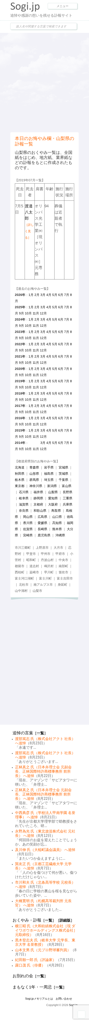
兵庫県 (67, 504)
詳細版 (65, 920)
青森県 (34, 467)
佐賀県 (28, 529)
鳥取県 (56, 510)
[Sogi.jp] (25, 10)
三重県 (67, 498)
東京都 (19, 486)
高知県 (57, 523)
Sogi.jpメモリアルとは (39, 998)
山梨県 (53, 492)
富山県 (66, 486)
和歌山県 (40, 510)
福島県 (49, 473)
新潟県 (52, 486)
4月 (48, 295)
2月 (36, 295)
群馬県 (34, 480)
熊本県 (57, 529)
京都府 (38, 504)
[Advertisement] (44, 81)
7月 (66, 295)
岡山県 (28, 517)
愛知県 (53, 498)
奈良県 (24, 510)
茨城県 (63, 473)
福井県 (38, 492)
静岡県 (38, 498)
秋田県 (19, 473)
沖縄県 (60, 535)
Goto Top (81, 1014)
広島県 (42, 517)
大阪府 (53, 504)
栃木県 (19, 480)
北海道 (19, 467)
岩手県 (49, 467)
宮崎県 (28, 535)
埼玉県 (49, 480)
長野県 (67, 492)
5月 (54, 295)
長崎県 (42, 529)
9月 (21, 313)
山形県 (34, 473)
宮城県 (63, 467)
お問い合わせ (64, 998)
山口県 (57, 517)
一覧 (40, 733)
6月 (60, 295)
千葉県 (63, 480)
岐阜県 (24, 498)
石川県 (24, 492)
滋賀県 (24, 504)
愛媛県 (42, 523)
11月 (36, 313)
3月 (42, 295)
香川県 (28, 523)
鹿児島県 (44, 535)
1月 (31, 295)
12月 (43, 313)
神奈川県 (35, 486)
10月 (28, 313)
